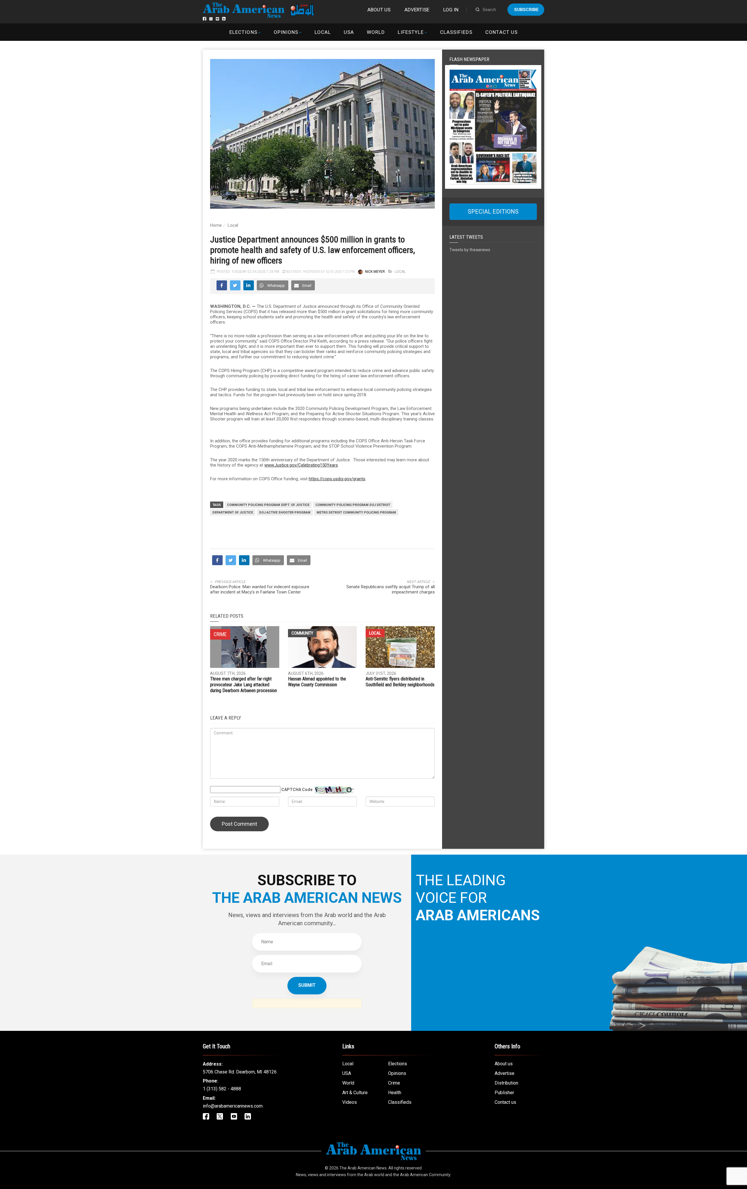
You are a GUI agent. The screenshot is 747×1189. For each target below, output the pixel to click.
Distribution (506, 1083)
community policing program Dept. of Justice (268, 505)
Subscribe (526, 9)
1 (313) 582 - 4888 (222, 1089)
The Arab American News (363, 1168)
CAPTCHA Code (297, 789)
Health (394, 1092)
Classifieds (456, 32)
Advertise (416, 10)
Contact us (501, 32)
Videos (349, 1102)
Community (302, 633)
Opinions (286, 32)
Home (216, 225)
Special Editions (493, 211)
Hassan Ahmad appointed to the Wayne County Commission (317, 681)
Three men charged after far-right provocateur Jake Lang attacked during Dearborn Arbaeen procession (243, 684)
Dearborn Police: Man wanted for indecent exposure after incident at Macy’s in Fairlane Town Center (259, 589)
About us (378, 10)
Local (323, 32)
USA (349, 32)
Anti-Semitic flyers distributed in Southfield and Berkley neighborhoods (400, 681)
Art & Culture (355, 1092)
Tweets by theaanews (469, 249)
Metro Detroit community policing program (356, 512)
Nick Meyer (375, 272)
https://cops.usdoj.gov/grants (337, 478)
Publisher (504, 1092)
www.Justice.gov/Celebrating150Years (301, 465)
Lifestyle (411, 32)
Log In (450, 10)
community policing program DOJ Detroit (352, 505)
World (376, 32)
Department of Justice (232, 512)
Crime (394, 1083)
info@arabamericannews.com (233, 1106)
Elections (243, 32)
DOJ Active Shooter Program (284, 512)
